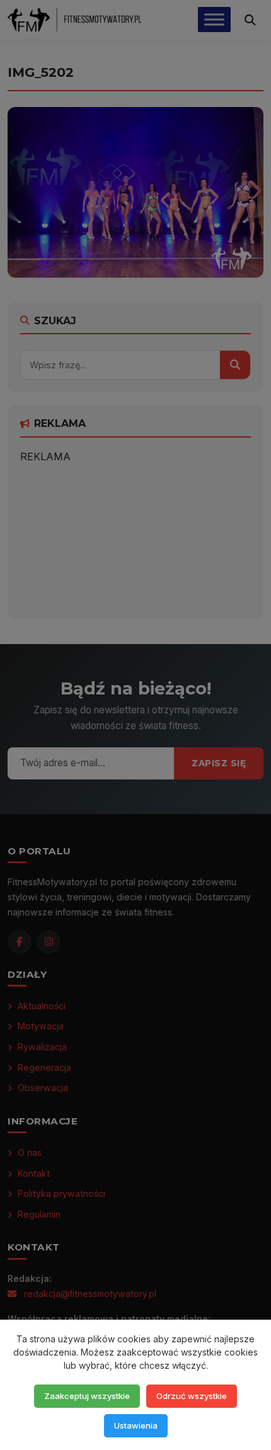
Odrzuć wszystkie (191, 1396)
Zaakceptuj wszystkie (87, 1396)
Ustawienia (136, 1425)
